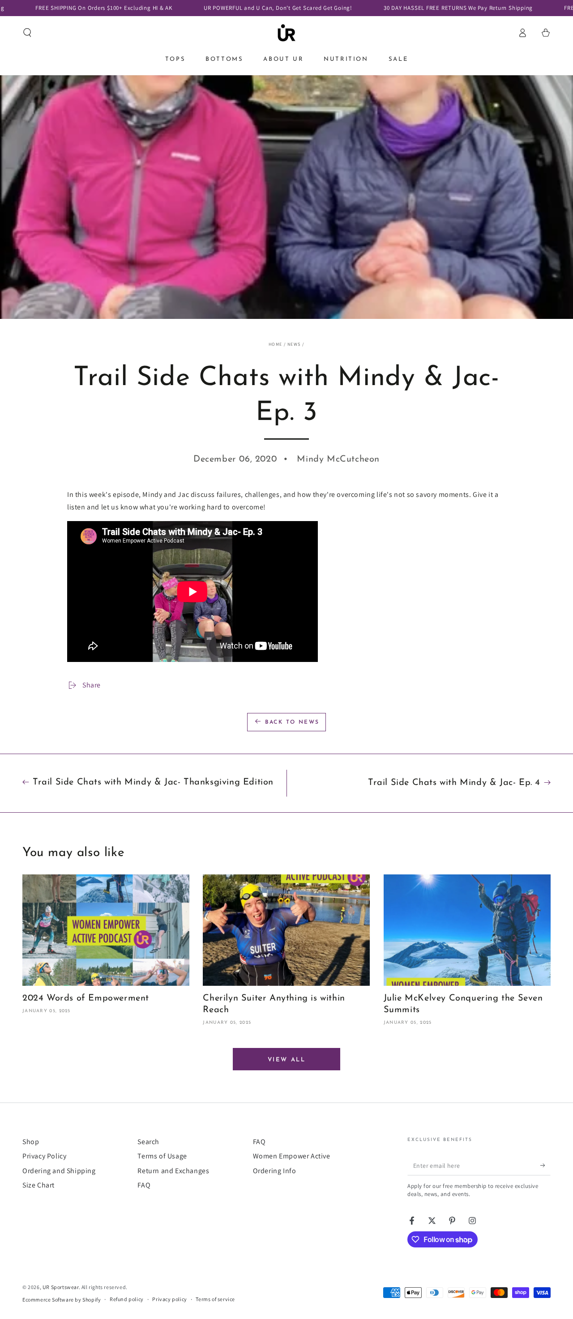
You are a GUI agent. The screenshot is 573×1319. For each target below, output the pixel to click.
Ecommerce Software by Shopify (61, 1299)
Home (275, 344)
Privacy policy (169, 1299)
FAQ (143, 1185)
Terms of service (215, 1299)
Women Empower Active (291, 1156)
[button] (27, 32)
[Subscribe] (545, 1165)
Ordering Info (274, 1170)
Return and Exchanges (173, 1170)
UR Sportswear (61, 1287)
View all (287, 1060)
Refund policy (127, 1299)
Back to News (292, 722)
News (293, 344)
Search (148, 1141)
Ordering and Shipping (59, 1170)
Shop (30, 1141)
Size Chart (38, 1185)
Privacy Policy (44, 1156)
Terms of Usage (162, 1156)
